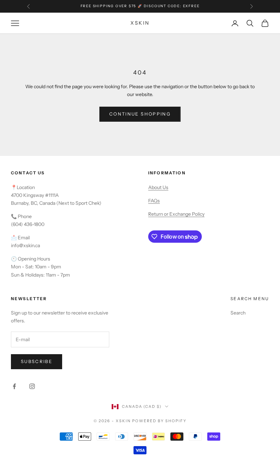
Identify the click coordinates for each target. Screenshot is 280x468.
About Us (158, 187)
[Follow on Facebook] (14, 386)
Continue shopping (140, 114)
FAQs (154, 201)
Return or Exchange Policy (176, 214)
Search (238, 313)
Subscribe (36, 361)
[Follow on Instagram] (32, 386)
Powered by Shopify (159, 420)
